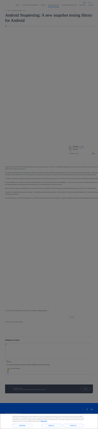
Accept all (73, 425)
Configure (22, 425)
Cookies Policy (43, 421)
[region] (49, 421)
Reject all (52, 425)
